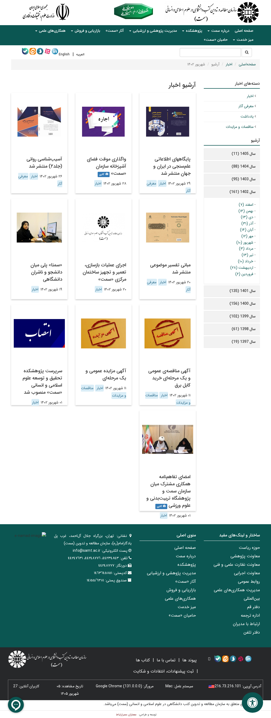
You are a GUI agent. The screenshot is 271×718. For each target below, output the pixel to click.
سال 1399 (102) (242, 316)
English (64, 54)
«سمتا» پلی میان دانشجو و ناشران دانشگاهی (46, 272)
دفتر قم (253, 607)
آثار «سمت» (115, 31)
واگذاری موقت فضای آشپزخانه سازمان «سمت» (106, 166)
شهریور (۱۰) (244, 242)
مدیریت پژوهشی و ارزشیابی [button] (154, 31)
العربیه (80, 54)
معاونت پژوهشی (245, 556)
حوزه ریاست (249, 547)
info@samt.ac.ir (86, 551)
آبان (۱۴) (246, 230)
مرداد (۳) (246, 249)
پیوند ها (189, 660)
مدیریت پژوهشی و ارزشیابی (171, 573)
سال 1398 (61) (244, 329)
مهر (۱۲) (247, 236)
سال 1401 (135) (242, 291)
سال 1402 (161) (242, 192)
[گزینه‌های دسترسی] (252, 702)
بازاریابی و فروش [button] (87, 31)
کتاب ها (143, 660)
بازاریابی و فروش (181, 590)
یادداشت (247, 116)
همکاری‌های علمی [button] (52, 31)
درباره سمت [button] (219, 31)
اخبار (229, 64)
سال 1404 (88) (244, 166)
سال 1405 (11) (244, 154)
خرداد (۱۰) (245, 261)
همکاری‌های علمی (180, 598)
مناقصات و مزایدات (240, 127)
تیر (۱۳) (247, 255)
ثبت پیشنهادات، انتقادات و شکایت (163, 671)
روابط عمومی (249, 581)
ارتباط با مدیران (246, 624)
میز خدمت (187, 607)
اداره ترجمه (250, 615)
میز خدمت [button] (244, 40)
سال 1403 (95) (244, 179)
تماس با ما (166, 660)
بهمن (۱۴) (245, 211)
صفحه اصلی (244, 31)
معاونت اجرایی (247, 573)
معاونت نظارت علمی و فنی (237, 564)
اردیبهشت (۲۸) (241, 268)
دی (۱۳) (247, 217)
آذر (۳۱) (247, 223)
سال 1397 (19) (244, 342)
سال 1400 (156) (242, 304)
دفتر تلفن (251, 632)
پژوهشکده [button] (193, 31)
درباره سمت (186, 556)
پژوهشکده (187, 564)
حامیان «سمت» (216, 40)
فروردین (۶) (244, 274)
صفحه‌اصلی (247, 64)
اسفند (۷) (246, 205)
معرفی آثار (246, 106)
